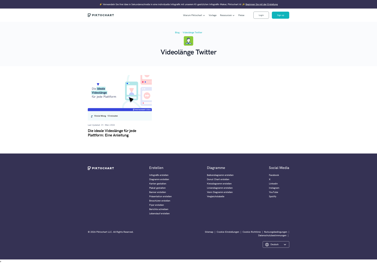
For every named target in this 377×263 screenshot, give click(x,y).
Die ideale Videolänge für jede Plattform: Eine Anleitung (112, 132)
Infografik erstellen (158, 175)
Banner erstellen (157, 192)
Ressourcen (226, 15)
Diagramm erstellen (159, 179)
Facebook (274, 175)
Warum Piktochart (192, 15)
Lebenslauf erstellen (159, 213)
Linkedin (273, 183)
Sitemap (209, 231)
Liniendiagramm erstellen (220, 187)
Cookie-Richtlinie (252, 231)
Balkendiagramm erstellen (220, 175)
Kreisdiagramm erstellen (219, 183)
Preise (241, 15)
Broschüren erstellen (159, 200)
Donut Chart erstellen (218, 179)
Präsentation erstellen (160, 196)
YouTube (273, 192)
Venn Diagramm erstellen (220, 192)
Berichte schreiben (158, 209)
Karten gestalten (157, 183)
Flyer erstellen (156, 204)
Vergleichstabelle (215, 196)
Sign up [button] (280, 15)
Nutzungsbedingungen (275, 231)
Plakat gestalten (157, 187)
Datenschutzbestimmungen (272, 235)
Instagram (274, 187)
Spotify (272, 196)
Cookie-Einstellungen (228, 231)
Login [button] (261, 15)
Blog (177, 32)
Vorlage (212, 15)
